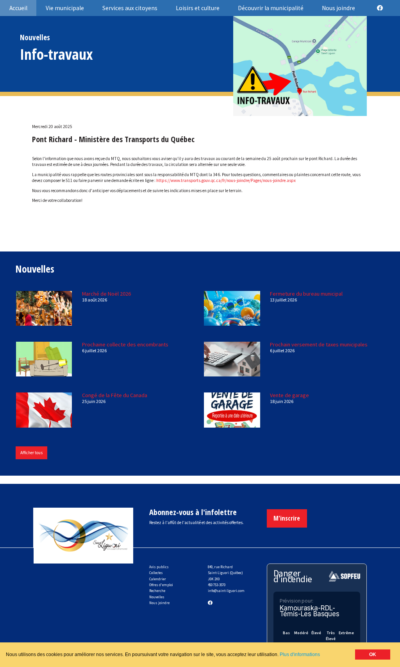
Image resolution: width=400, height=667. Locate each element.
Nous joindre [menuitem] (338, 8)
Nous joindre (159, 603)
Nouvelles (156, 597)
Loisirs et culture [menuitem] (198, 8)
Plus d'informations (300, 654)
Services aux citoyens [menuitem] (129, 8)
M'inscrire (286, 518)
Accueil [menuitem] (18, 8)
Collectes (156, 573)
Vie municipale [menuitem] (65, 8)
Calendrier (157, 579)
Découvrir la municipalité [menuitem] (271, 8)
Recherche (157, 591)
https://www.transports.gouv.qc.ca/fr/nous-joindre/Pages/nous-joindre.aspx (226, 180)
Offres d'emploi (161, 585)
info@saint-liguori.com (226, 591)
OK (372, 654)
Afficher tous (31, 452)
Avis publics (159, 567)
